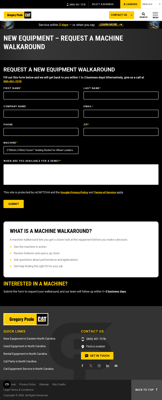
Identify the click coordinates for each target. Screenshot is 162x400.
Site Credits (59, 384)
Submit (13, 204)
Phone (8, 124)
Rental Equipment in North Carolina (25, 353)
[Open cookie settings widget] (7, 384)
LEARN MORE (108, 24)
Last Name (92, 88)
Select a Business (103, 4)
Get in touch (99, 355)
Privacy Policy (27, 384)
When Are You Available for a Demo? (32, 161)
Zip (86, 124)
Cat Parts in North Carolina (19, 361)
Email (88, 106)
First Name (12, 88)
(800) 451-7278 (77, 4)
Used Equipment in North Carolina (24, 346)
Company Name (14, 106)
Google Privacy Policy (74, 192)
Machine (10, 142)
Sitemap (44, 384)
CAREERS (131, 4)
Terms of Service (105, 192)
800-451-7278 (12, 81)
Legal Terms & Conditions (18, 389)
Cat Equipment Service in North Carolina (28, 368)
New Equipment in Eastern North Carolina (29, 338)
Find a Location (95, 346)
